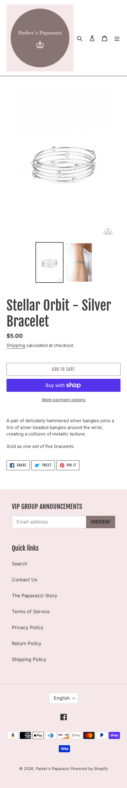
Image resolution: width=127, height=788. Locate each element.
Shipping (15, 345)
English (62, 698)
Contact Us (24, 580)
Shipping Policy (29, 659)
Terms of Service (31, 611)
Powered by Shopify (89, 768)
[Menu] (117, 38)
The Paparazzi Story (34, 595)
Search (19, 564)
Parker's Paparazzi (52, 768)
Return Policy (26, 643)
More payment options (63, 399)
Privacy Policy (27, 627)
